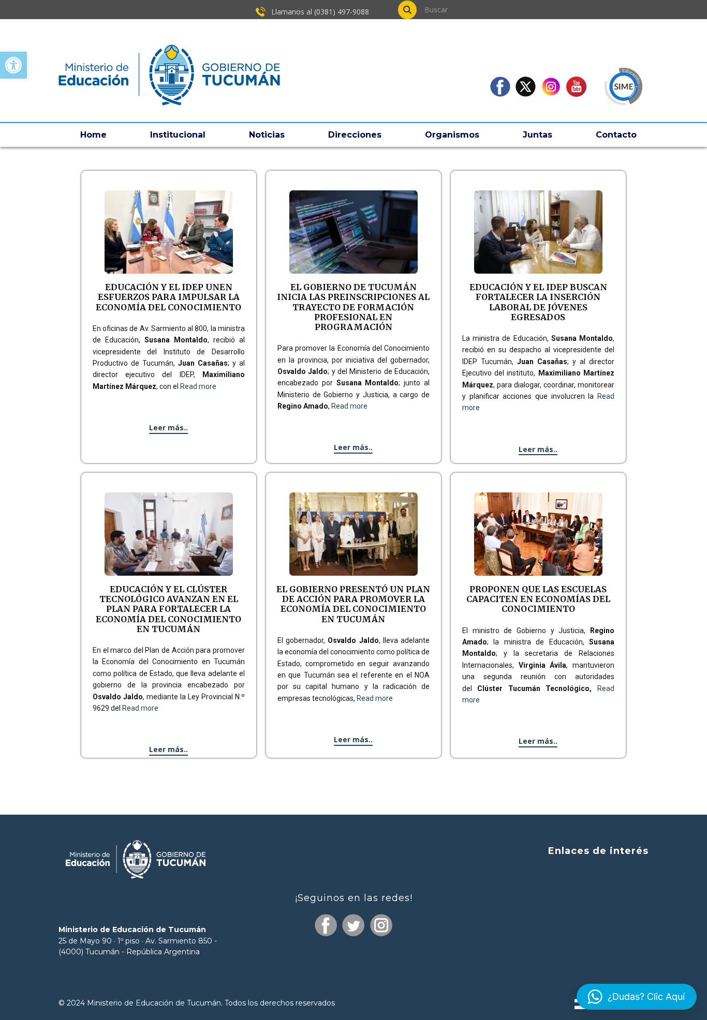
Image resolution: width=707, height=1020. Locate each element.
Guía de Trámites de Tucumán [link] (584, 911)
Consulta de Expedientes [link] (596, 872)
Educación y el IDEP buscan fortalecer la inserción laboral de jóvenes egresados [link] (538, 302)
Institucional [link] (177, 135)
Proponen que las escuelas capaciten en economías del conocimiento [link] (538, 599)
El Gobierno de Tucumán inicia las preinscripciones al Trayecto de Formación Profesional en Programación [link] (353, 307)
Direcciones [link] (354, 135)
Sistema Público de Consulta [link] (588, 892)
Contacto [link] (616, 135)
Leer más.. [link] (168, 427)
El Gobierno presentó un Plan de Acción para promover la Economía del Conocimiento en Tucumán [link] (353, 604)
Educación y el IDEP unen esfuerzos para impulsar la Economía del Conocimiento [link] (168, 297)
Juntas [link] (537, 135)
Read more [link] (198, 386)
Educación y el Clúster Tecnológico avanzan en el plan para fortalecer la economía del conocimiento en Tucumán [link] (168, 609)
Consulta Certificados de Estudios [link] (579, 932)
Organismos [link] (452, 135)
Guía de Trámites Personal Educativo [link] (572, 951)
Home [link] (93, 135)
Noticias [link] (267, 135)
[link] (13, 65)
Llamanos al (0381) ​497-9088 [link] (319, 12)
